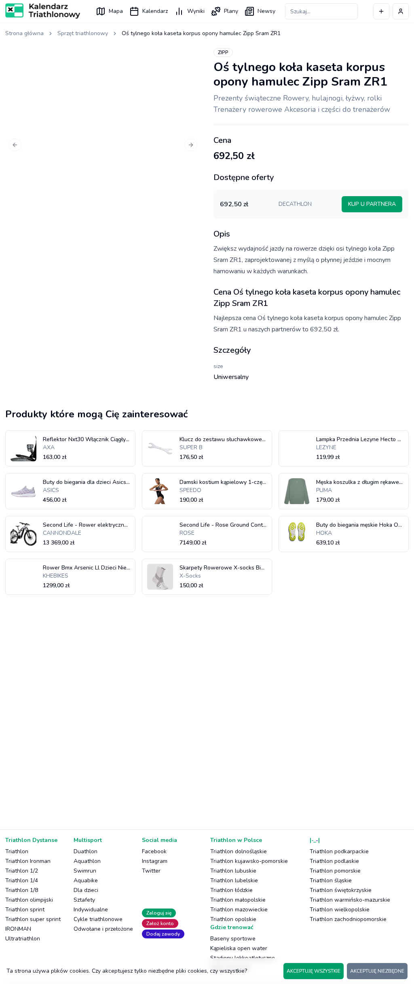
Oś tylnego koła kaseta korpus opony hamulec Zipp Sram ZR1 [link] (201, 33)
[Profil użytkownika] (401, 11)
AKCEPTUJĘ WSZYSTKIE (313, 971)
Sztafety (84, 900)
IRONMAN (18, 929)
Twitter (151, 871)
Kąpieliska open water (238, 948)
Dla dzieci (86, 890)
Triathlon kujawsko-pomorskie (249, 861)
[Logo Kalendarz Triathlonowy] (42, 11)
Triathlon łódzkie (231, 890)
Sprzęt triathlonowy (82, 33)
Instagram (154, 861)
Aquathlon (87, 861)
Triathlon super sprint (33, 919)
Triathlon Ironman (28, 861)
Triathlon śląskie (331, 880)
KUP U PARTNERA (372, 204)
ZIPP (223, 52)
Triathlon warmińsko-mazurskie (350, 900)
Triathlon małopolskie (238, 900)
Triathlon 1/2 (21, 871)
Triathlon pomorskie (335, 871)
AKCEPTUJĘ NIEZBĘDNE (377, 971)
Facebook (154, 851)
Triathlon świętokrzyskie (341, 890)
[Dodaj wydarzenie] (381, 11)
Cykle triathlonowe (98, 919)
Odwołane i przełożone (103, 929)
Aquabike (86, 880)
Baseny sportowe (233, 938)
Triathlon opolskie (233, 919)
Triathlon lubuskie (233, 871)
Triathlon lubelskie (234, 880)
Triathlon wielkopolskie (340, 909)
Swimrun (85, 871)
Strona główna (24, 33)
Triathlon (16, 851)
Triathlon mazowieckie (239, 909)
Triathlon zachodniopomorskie (348, 919)
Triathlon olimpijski (29, 900)
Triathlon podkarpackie (339, 851)
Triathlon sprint (24, 909)
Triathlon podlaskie (334, 861)
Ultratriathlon (22, 938)
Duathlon (85, 851)
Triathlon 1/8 (21, 890)
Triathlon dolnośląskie (238, 851)
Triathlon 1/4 (21, 880)
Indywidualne (91, 909)
